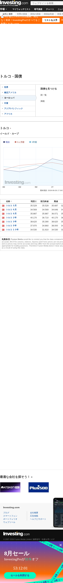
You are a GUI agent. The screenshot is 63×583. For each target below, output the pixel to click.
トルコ (4, 128)
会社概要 (34, 513)
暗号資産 (38, 9)
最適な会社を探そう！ (15, 476)
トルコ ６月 (11, 209)
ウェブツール (9, 522)
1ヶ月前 (20, 142)
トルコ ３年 (11, 221)
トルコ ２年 (11, 217)
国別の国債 (35, 14)
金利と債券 (8, 14)
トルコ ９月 (11, 213)
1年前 (34, 142)
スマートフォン (10, 516)
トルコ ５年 (11, 225)
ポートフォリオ (10, 519)
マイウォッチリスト (21, 9)
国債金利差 (49, 14)
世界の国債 (22, 14)
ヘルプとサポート (38, 519)
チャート (50, 9)
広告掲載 (34, 516)
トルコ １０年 (12, 229)
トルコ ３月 (11, 205)
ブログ (6, 513)
